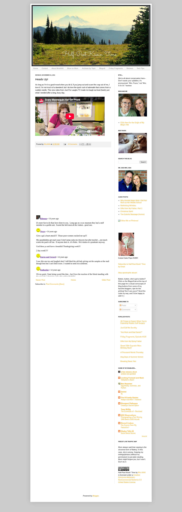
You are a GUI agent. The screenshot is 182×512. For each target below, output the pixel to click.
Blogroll (102, 68)
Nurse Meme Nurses (128, 433)
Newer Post (40, 280)
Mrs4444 (47, 144)
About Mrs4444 (58, 68)
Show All (144, 436)
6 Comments (72, 144)
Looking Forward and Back (132, 378)
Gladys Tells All (127, 431)
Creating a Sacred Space (130, 405)
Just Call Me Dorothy (128, 328)
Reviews (130, 68)
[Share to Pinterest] (90, 144)
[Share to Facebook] (87, 144)
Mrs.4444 (141, 472)
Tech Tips (140, 68)
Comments (125, 310)
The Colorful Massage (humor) (132, 214)
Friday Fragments (116, 68)
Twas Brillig (126, 409)
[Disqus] (73, 181)
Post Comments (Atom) (55, 284)
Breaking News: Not (128, 361)
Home (35, 68)
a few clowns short (129, 372)
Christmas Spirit (126, 211)
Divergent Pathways (129, 403)
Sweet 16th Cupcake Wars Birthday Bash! (130, 347)
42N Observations (128, 415)
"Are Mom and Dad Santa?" (131, 332)
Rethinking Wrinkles (128, 206)
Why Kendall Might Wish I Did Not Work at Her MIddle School (133, 201)
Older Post (106, 280)
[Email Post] (64, 144)
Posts (123, 305)
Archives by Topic (89, 68)
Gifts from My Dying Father (131, 341)
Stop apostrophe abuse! (127, 273)
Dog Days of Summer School (131, 357)
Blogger (96, 496)
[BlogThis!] (83, 144)
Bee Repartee (126, 384)
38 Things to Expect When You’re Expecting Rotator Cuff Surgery (133, 322)
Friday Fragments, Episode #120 (133, 337)
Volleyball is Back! (127, 380)
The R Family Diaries (129, 398)
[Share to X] (85, 144)
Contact (45, 68)
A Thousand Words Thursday (131, 352)
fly (122, 394)
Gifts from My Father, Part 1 (131, 208)
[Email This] (80, 144)
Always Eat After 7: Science (131, 399)
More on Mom (72, 68)
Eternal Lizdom (127, 423)
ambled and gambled (128, 374)
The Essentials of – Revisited (131, 411)
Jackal (123, 392)
